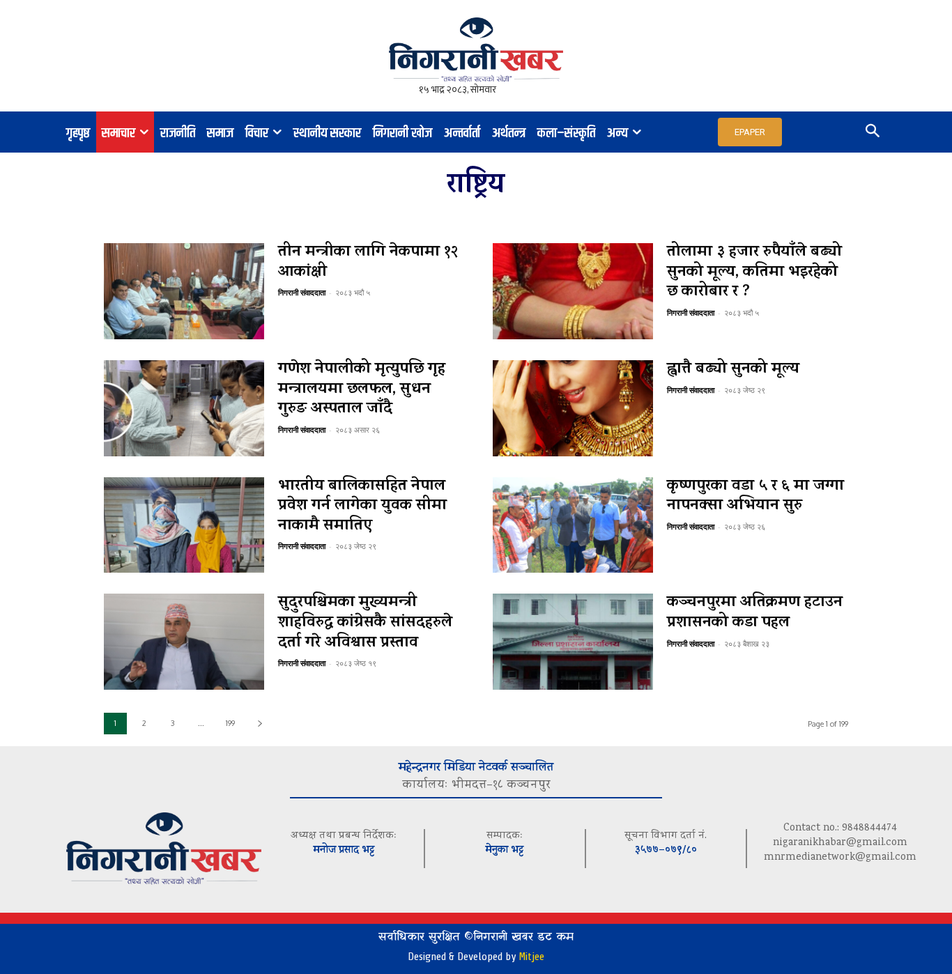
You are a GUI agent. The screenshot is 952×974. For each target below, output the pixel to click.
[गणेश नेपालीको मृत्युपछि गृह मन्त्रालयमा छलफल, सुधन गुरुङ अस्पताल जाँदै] (184, 408)
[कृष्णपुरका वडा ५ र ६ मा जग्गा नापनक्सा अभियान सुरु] (573, 525)
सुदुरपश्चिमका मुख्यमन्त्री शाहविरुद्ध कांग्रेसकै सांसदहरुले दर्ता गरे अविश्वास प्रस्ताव (365, 623)
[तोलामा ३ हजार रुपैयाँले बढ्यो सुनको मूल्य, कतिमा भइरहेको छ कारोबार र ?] (573, 291)
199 (230, 723)
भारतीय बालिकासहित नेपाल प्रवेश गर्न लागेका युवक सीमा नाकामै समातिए (362, 506)
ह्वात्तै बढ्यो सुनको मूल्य (733, 369)
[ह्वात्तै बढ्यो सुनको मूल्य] (573, 408)
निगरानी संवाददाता (301, 292)
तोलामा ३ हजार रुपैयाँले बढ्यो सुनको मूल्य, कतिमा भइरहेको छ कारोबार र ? (754, 272)
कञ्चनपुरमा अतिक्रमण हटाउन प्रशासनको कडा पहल (755, 613)
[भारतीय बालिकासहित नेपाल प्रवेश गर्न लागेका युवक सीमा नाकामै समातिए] (184, 525)
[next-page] (259, 723)
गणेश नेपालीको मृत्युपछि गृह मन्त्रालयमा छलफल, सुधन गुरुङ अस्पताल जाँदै (361, 389)
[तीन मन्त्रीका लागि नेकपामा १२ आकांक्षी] (184, 291)
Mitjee (531, 956)
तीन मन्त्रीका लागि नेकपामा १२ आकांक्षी (368, 263)
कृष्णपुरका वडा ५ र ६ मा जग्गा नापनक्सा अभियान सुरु (755, 497)
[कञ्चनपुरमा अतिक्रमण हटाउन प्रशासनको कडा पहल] (573, 642)
